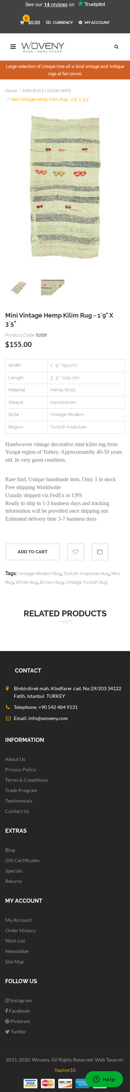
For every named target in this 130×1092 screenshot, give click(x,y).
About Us (15, 759)
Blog (10, 850)
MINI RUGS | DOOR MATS (47, 90)
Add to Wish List (75, 552)
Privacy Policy (20, 769)
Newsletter (17, 951)
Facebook (19, 1011)
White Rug (27, 582)
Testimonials (18, 801)
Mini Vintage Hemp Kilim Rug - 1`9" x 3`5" (50, 99)
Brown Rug (51, 582)
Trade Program (21, 790)
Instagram (20, 1000)
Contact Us (17, 811)
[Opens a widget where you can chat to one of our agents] (104, 1080)
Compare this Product (100, 552)
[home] (43, 47)
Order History (20, 930)
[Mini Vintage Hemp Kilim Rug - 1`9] (65, 187)
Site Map (14, 961)
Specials (14, 871)
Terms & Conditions (26, 780)
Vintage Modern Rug (39, 573)
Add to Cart (32, 551)
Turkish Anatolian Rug (86, 573)
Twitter (18, 1031)
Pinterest (19, 1021)
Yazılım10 (65, 1070)
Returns (13, 881)
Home (11, 90)
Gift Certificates (22, 860)
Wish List (15, 941)
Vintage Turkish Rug (86, 582)
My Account (18, 920)
